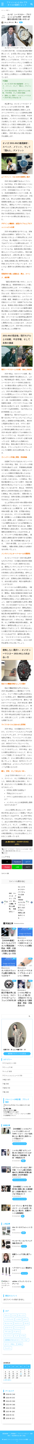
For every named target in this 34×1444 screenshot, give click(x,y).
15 (21, 1374)
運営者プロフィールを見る (17, 1054)
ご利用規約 (13, 1433)
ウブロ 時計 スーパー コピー (11, 1112)
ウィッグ (8, 1067)
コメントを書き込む (17, 881)
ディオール (17, 1331)
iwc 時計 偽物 (7, 1108)
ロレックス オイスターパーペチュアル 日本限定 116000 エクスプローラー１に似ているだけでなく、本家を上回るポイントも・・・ (21, 902)
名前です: (6, 1050)
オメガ (5, 853)
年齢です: (19, 1050)
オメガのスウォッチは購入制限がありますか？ (8, 973)
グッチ (16, 1336)
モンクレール (8, 1323)
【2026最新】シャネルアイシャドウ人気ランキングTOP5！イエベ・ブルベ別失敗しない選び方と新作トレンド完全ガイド (22, 1134)
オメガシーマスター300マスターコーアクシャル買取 (25, 943)
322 (12, 22)
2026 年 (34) (10, 1394)
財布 (7, 1088)
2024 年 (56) (10, 1401)
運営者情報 (5, 1433)
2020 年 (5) (10, 1415)
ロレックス (22, 1315)
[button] (27, 867)
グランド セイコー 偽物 (9, 1110)
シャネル (18, 1319)
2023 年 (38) (10, 1405)
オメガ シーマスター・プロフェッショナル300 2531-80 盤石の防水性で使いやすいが (16, 850)
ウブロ (23, 1336)
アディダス (8, 1331)
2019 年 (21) (10, 1418)
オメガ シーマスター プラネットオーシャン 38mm (25, 973)
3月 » (9, 1380)
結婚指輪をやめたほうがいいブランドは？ (16, 1340)
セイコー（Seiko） (10, 1344)
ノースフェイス (9, 1319)
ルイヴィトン (18, 1323)
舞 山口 (7, 22)
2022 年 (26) (10, 1408)
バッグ (8, 1071)
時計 (21, 22)
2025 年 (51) (10, 1398)
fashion (20, 1344)
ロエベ (25, 1319)
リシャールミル (19, 1327)
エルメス (7, 1315)
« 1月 (5, 1380)
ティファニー (8, 1336)
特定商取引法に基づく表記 (19, 1435)
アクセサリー (10, 1063)
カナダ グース (8, 1327)
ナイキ (14, 1315)
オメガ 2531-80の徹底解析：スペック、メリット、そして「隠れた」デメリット (17, 86)
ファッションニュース (13, 1075)
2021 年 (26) (10, 1411)
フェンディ (8, 1348)
